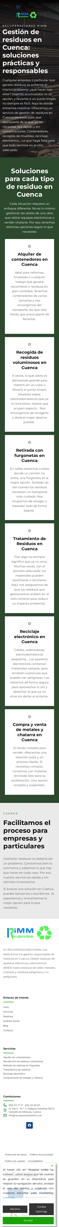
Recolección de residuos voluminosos (23, 1061)
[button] (18, 6)
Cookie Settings (41, 1209)
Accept (28, 1220)
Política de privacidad (41, 1154)
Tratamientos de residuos (16, 1069)
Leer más (9, 1197)
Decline (15, 1209)
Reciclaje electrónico (14, 1073)
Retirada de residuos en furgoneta (21, 1065)
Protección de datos (16, 1154)
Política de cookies (15, 1161)
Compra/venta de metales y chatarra (23, 1077)
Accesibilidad (35, 1161)
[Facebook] (29, 1125)
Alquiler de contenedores (16, 1057)
